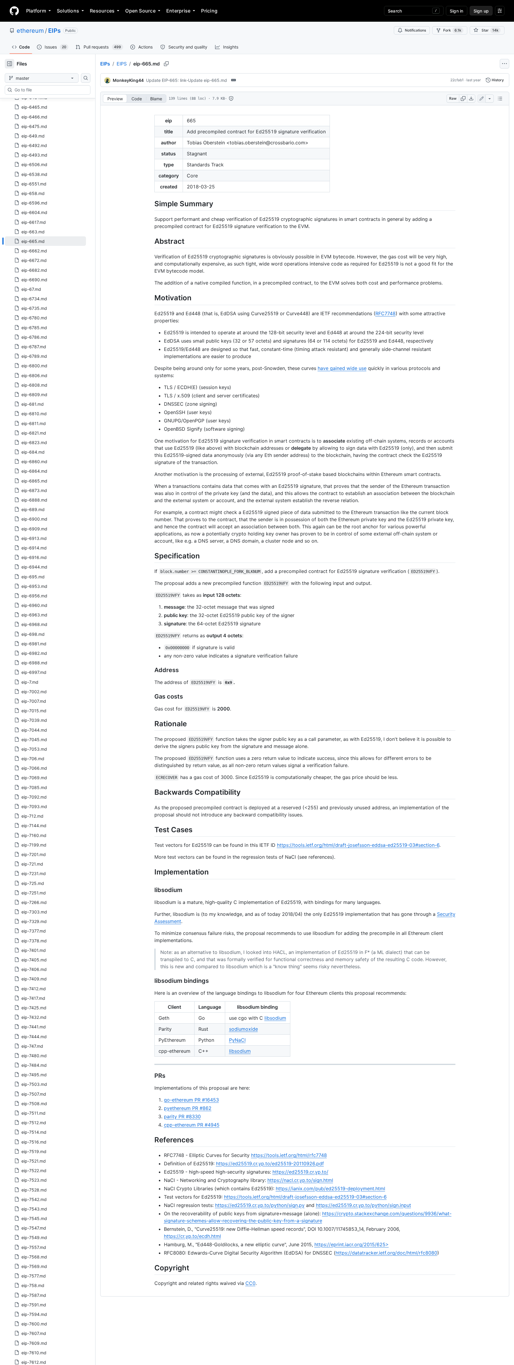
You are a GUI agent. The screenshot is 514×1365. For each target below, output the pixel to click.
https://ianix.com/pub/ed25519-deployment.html (330, 1188)
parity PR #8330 (182, 1116)
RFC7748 (385, 313)
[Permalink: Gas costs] (150, 696)
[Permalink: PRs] (150, 1076)
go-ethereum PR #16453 (191, 1100)
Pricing (209, 11)
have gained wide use (342, 368)
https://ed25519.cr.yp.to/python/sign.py (260, 1205)
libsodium (275, 1018)
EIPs (54, 30)
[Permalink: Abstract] (150, 241)
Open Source (140, 11)
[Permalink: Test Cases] (150, 829)
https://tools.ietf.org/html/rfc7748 (289, 1155)
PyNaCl (237, 1040)
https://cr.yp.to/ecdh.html (192, 1236)
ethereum (30, 30)
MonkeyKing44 (128, 80)
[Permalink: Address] (150, 670)
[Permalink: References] (150, 1140)
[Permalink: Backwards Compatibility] (150, 792)
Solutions (68, 11)
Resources (102, 11)
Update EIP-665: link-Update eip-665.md (186, 80)
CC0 (250, 1283)
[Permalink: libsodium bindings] (150, 981)
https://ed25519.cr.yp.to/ (300, 1172)
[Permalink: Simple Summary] (150, 203)
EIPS (122, 64)
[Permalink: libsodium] (150, 890)
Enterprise (178, 11)
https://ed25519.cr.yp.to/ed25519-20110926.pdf (270, 1163)
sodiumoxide (243, 1029)
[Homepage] (14, 10)
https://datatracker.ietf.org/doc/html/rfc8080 (386, 1253)
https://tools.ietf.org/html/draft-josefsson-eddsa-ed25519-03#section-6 (358, 845)
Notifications (415, 30)
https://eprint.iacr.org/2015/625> (351, 1244)
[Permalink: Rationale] (150, 723)
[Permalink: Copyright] (150, 1268)
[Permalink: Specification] (150, 556)
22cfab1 (457, 80)
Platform (36, 11)
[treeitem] (45, 241)
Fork (452, 30)
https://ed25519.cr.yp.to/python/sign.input (363, 1205)
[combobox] (50, 89)
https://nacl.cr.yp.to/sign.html (300, 1180)
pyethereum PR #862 (187, 1108)
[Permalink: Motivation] (150, 298)
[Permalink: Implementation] (150, 872)
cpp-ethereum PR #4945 (192, 1125)
